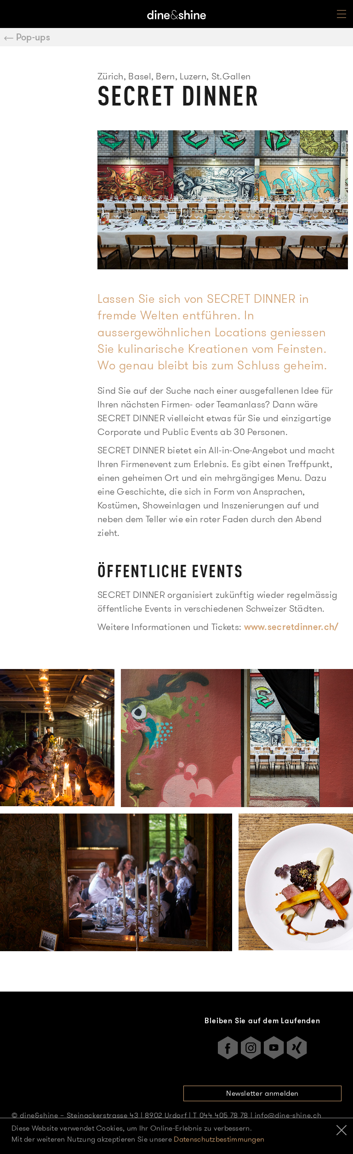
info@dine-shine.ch (288, 1115)
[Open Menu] (341, 16)
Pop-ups (33, 37)
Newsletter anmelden (262, 1093)
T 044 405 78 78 (220, 1115)
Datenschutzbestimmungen (219, 1139)
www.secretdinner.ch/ (291, 626)
